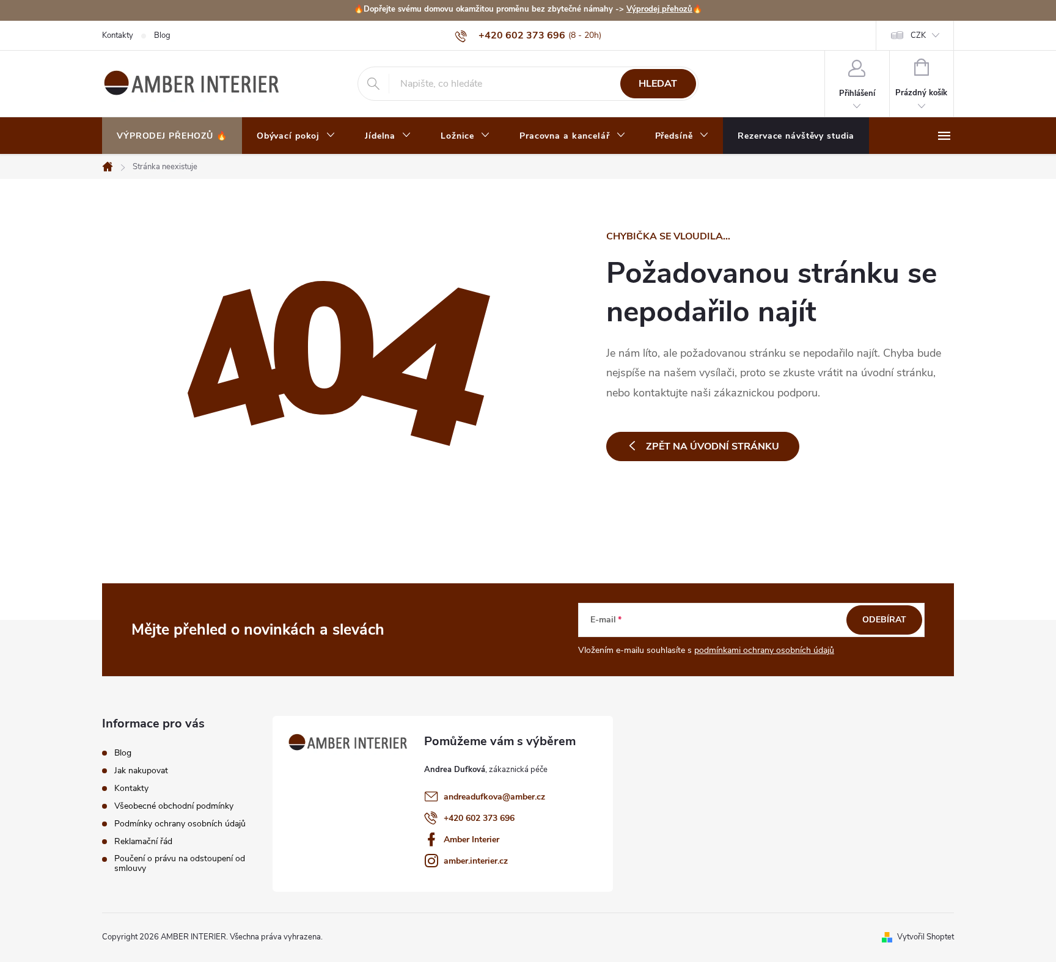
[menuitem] (172, 136)
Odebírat (884, 619)
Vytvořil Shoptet (925, 936)
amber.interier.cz (476, 861)
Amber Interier (471, 839)
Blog (162, 35)
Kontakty (117, 35)
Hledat (658, 83)
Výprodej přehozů (659, 9)
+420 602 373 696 (479, 818)
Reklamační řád (143, 842)
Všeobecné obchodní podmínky (173, 806)
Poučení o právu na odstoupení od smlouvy (179, 863)
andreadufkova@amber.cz (494, 797)
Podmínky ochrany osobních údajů (180, 824)
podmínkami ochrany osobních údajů (764, 650)
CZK (918, 35)
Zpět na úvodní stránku (712, 446)
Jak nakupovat (141, 771)
